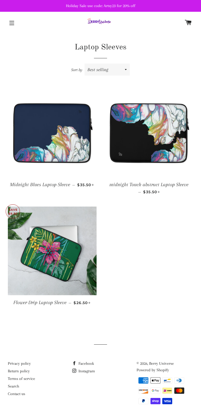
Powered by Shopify (153, 370)
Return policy (19, 371)
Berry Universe (161, 363)
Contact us (16, 393)
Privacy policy (19, 363)
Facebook (85, 363)
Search (13, 386)
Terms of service (21, 378)
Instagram (86, 371)
